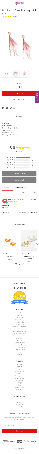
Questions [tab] (19, 188)
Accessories (19, 390)
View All (19, 407)
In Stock (19, 367)
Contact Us (19, 317)
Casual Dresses (19, 387)
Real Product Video (19, 331)
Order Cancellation (19, 347)
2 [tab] (19, 264)
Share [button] (7, 212)
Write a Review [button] (20, 173)
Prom (19, 369)
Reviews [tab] (6, 188)
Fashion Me (19, 404)
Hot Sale (19, 364)
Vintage (19, 383)
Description (20, 117)
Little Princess (19, 402)
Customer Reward (19, 313)
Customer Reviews (19, 336)
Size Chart (19, 338)
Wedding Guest (19, 376)
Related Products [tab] (19, 225)
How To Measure (19, 333)
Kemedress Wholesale (19, 345)
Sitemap (19, 354)
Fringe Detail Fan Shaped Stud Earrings (28, 256)
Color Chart (19, 340)
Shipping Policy (19, 322)
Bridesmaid (19, 380)
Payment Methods (19, 343)
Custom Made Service (19, 329)
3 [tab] (23, 264)
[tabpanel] (10, 245)
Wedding (19, 374)
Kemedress (19, 400)
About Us (19, 315)
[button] (32, 212)
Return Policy (19, 320)
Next (37, 244)
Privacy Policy (19, 324)
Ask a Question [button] (20, 180)
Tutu (19, 385)
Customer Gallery (19, 349)
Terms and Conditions (20, 327)
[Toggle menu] (3, 3)
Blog (19, 352)
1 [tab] (16, 264)
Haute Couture (19, 378)
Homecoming (19, 371)
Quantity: (20, 83)
